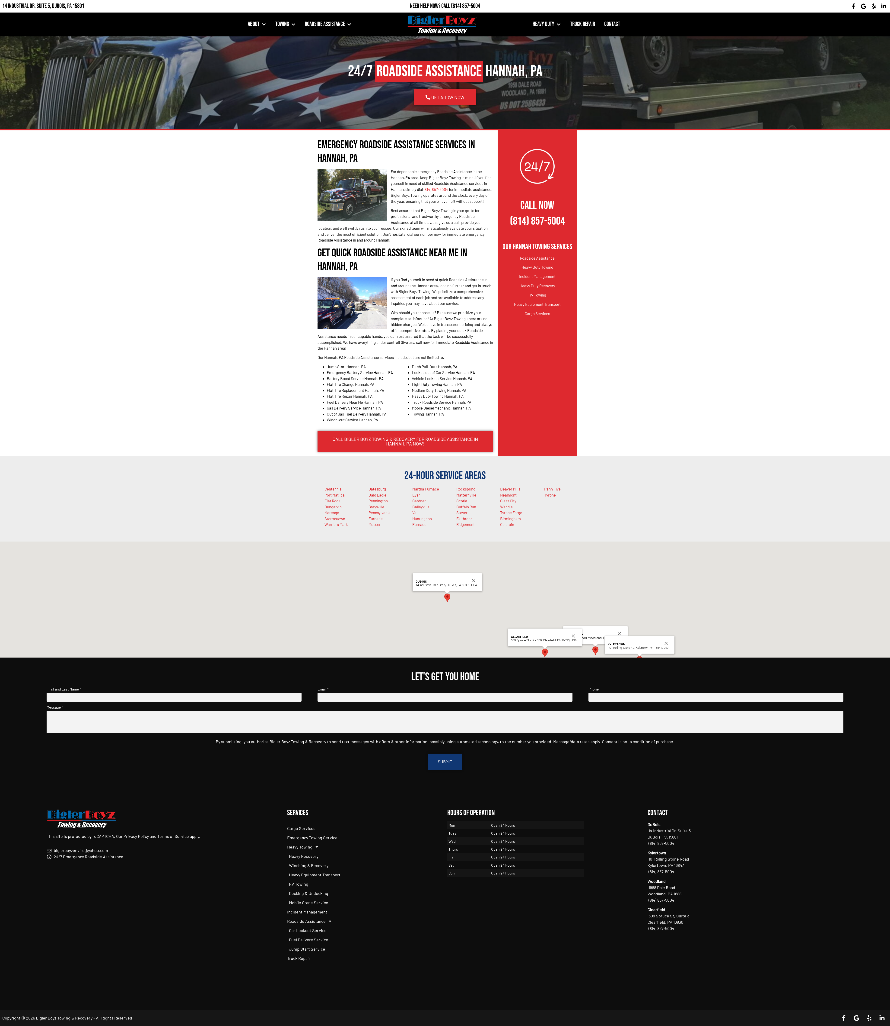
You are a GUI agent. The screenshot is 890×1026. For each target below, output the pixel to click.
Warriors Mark (336, 524)
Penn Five (552, 489)
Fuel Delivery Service (308, 939)
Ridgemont (465, 524)
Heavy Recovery (303, 856)
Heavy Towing (299, 846)
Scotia (461, 500)
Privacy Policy (136, 836)
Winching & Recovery (308, 865)
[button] (595, 650)
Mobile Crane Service (308, 902)
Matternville (466, 495)
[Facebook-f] (854, 6)
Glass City (508, 500)
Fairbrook (464, 518)
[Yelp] (874, 6)
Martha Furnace (425, 489)
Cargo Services (537, 313)
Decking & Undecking (308, 893)
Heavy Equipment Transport (537, 304)
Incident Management (537, 276)
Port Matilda (334, 495)
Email (323, 689)
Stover (461, 512)
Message (55, 707)
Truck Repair (582, 24)
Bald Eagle (377, 495)
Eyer (416, 495)
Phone (593, 689)
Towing (282, 24)
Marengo (331, 512)
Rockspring (465, 489)
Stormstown (334, 518)
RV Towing (537, 295)
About (253, 24)
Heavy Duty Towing (537, 267)
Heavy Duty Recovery (537, 285)
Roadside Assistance (325, 24)
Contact (612, 24)
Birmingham (510, 518)
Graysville (376, 506)
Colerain (507, 524)
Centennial (333, 489)
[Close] (619, 633)
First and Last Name (64, 689)
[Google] (864, 6)
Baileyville (420, 506)
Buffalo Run (466, 506)
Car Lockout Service (308, 930)
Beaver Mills (510, 489)
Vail (415, 512)
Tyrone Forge (511, 512)
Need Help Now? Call (430, 6)
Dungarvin (333, 506)
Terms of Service (173, 836)
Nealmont (508, 495)
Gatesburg (377, 489)
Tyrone (550, 495)
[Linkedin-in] (884, 6)
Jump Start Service (307, 949)
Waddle (506, 506)
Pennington (378, 500)
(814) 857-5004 (465, 6)
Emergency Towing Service (312, 837)
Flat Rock (332, 500)
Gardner (419, 500)
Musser (375, 524)
